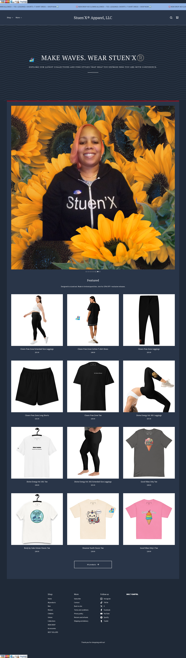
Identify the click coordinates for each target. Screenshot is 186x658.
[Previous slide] (14, 188)
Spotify (106, 617)
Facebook (107, 610)
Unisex (50, 617)
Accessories (52, 628)
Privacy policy (78, 614)
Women (50, 610)
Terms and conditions (81, 610)
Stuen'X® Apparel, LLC (93, 17)
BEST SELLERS (53, 632)
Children (50, 614)
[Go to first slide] (171, 188)
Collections (51, 621)
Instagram (107, 599)
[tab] (86, 271)
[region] (93, 6)
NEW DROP (51, 625)
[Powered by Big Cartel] (132, 594)
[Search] (171, 18)
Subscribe (77, 599)
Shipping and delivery (81, 621)
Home (50, 599)
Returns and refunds (81, 617)
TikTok (106, 602)
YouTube (107, 614)
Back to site (78, 606)
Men (49, 606)
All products (91, 564)
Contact (77, 602)
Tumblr (106, 621)
